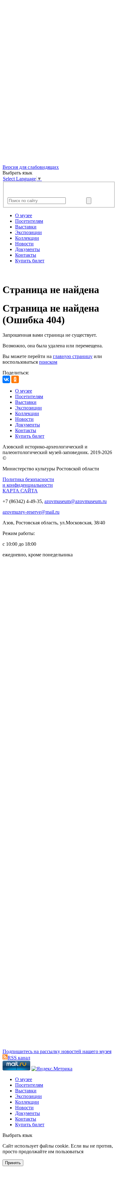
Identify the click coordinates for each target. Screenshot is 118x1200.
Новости (24, 243)
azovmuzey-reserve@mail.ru (31, 512)
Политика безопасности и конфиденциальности (28, 482)
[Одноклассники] (15, 379)
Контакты (25, 255)
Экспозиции (28, 232)
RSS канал (19, 1057)
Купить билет (29, 260)
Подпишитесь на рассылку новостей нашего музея (57, 1051)
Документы (27, 249)
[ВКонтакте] (6, 379)
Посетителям (29, 221)
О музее (23, 215)
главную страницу (73, 356)
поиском (48, 362)
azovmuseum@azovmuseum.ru (75, 501)
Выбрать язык (17, 1135)
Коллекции (27, 238)
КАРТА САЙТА (20, 490)
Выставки (26, 226)
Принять (13, 1162)
